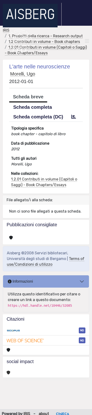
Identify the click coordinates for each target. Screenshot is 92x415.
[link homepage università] (19, 41)
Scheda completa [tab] (32, 107)
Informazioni (22, 281)
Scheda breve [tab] (28, 96)
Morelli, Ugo (22, 73)
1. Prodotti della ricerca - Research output (45, 36)
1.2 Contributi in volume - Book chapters (44, 41)
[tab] (73, 117)
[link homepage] (32, 15)
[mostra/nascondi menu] (87, 41)
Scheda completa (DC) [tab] (38, 116)
